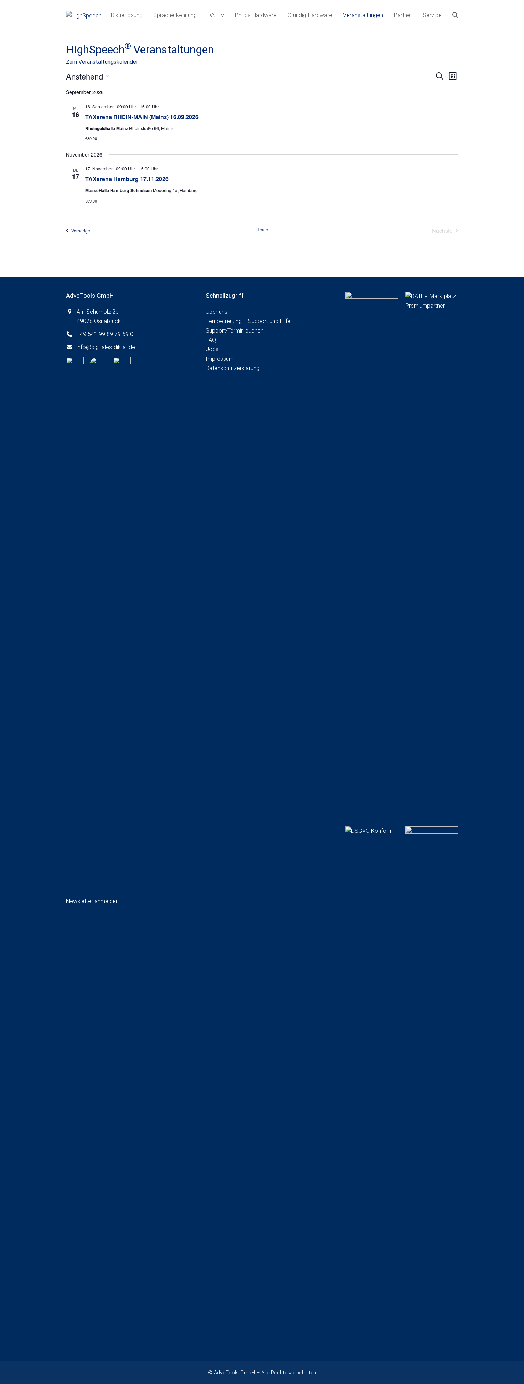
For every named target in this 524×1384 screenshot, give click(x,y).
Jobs (212, 349)
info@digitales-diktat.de (106, 347)
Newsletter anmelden (92, 901)
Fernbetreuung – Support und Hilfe (248, 321)
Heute (262, 229)
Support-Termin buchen (234, 330)
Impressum (219, 358)
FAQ (211, 340)
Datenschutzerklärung (233, 368)
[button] (455, 15)
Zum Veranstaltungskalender (102, 61)
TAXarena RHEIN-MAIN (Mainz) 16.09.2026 (142, 117)
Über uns (216, 311)
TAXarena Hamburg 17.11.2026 (127, 179)
